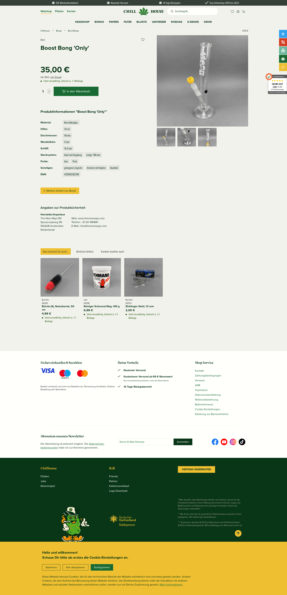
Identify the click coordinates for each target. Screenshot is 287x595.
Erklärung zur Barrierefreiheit (211, 414)
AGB (197, 385)
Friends (113, 476)
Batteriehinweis (204, 404)
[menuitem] (232, 11)
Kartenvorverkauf (119, 486)
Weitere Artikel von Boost (61, 191)
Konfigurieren (102, 567)
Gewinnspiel (48, 486)
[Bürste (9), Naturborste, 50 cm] (60, 277)
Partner (113, 481)
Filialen (59, 11)
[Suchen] (171, 11)
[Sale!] (283, 42)
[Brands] (283, 59)
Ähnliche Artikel (84, 251)
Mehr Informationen (171, 585)
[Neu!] (283, 34)
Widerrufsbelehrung (206, 400)
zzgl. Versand (55, 77)
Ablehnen (51, 567)
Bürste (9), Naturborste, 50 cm (58, 308)
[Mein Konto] (238, 11)
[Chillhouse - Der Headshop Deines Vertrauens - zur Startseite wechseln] (143, 11)
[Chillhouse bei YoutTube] (224, 442)
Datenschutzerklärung (208, 395)
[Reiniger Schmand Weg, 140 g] (101, 277)
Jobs (43, 481)
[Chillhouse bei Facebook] (215, 442)
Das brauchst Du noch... (56, 251)
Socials (71, 11)
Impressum (201, 390)
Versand (199, 380)
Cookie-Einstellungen (207, 409)
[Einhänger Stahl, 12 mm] (143, 277)
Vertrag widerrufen (196, 469)
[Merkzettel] (232, 11)
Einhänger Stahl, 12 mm (140, 306)
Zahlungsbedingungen (208, 375)
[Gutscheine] (283, 67)
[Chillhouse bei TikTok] (242, 442)
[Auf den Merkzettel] (143, 39)
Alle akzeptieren (75, 567)
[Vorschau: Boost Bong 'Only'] (166, 137)
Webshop (46, 11)
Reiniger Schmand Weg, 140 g (102, 306)
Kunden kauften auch (112, 251)
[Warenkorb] (243, 11)
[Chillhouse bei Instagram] (233, 442)
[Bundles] (283, 50)
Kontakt (199, 371)
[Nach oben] (238, 533)
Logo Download (118, 491)
